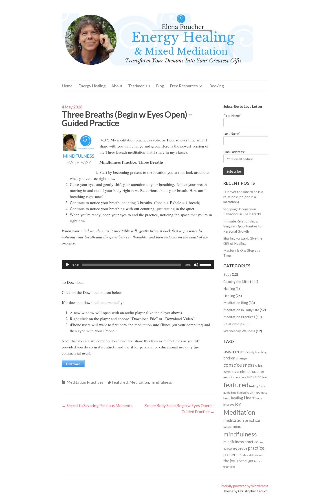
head (226, 398)
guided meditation (234, 392)
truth (226, 466)
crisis (259, 365)
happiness (260, 392)
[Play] (67, 264)
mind (237, 426)
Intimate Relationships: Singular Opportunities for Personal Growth (243, 226)
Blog (160, 85)
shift (251, 455)
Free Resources (184, 85)
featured (120, 382)
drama (235, 371)
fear (264, 377)
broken (229, 358)
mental (227, 427)
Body (227, 274)
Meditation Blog (235, 303)
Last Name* (231, 134)
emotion (229, 377)
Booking (216, 85)
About (116, 85)
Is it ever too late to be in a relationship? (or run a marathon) (243, 197)
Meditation (139, 382)
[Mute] (196, 264)
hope (258, 398)
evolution (254, 377)
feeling (253, 386)
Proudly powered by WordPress (244, 486)
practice (256, 448)
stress (259, 455)
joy (238, 404)
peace (242, 448)
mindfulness (161, 382)
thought (247, 461)
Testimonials (139, 85)
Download (73, 363)
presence (232, 454)
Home (67, 85)
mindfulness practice (240, 441)
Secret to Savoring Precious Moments (97, 405)
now (261, 442)
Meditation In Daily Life (241, 310)
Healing (229, 288)
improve (228, 404)
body (251, 352)
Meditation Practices (84, 382)
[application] (138, 264)
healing (237, 398)
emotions (241, 377)
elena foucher (252, 371)
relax (245, 455)
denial (227, 372)
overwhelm (230, 448)
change (241, 358)
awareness (235, 351)
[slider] (206, 264)
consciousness (239, 365)
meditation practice (241, 420)
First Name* (232, 116)
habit (249, 392)
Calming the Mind (236, 282)
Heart (249, 397)
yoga (232, 466)
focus (262, 386)
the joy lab (232, 460)
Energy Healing (92, 85)
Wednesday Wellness (239, 331)
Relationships (233, 324)
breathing (260, 352)
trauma (258, 461)
